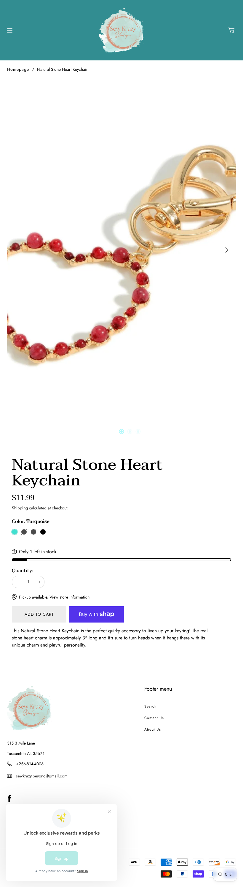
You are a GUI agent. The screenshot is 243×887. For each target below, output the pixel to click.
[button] (231, 30)
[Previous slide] (16, 250)
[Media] (121, 249)
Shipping (20, 508)
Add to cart (39, 614)
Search (150, 706)
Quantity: (22, 570)
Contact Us (154, 718)
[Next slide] (227, 250)
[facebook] (9, 798)
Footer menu (158, 689)
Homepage (18, 69)
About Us (152, 729)
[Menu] (9, 30)
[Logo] (121, 30)
